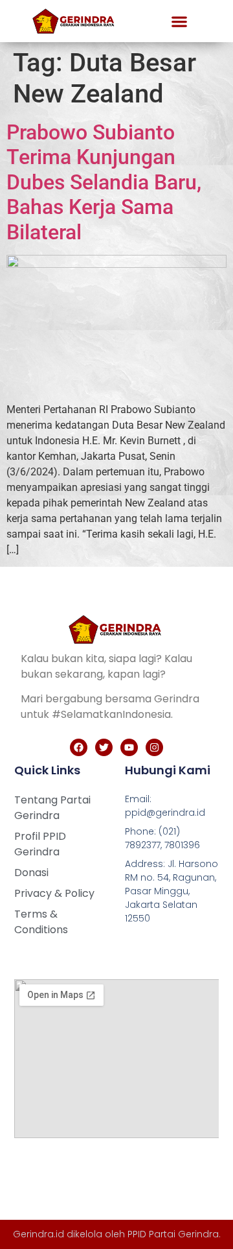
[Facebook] (78, 747)
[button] (180, 21)
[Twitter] (104, 747)
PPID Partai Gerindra (173, 1234)
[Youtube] (129, 747)
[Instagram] (154, 747)
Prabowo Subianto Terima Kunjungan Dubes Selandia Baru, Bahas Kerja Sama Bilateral (103, 182)
